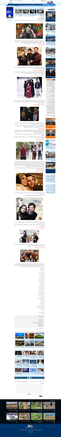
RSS (19, 429)
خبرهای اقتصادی (10, 20)
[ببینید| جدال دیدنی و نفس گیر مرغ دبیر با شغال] (49, 405)
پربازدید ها (51, 79)
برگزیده (40, 16)
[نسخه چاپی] (29, 16)
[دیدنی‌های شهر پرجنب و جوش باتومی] (20, 336)
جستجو (33, 429)
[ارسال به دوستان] (30, 16)
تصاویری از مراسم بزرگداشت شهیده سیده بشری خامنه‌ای (51, 77)
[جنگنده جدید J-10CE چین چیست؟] (33, 370)
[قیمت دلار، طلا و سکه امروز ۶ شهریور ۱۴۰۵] (18, 11)
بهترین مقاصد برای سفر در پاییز (30, 339)
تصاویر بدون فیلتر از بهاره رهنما (41, 365)
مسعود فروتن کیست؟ (40, 326)
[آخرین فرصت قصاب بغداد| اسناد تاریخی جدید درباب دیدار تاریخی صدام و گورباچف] (50, 122)
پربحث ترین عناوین (48, 79)
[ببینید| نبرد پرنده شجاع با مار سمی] (24, 416)
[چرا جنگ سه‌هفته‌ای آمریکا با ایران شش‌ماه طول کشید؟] (33, 11)
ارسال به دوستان (36, 381)
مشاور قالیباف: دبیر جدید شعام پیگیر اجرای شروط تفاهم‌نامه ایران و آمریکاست (50, 179)
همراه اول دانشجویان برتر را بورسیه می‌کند (50, 97)
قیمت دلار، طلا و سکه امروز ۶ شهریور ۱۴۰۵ (18, 15)
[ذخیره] (31, 16)
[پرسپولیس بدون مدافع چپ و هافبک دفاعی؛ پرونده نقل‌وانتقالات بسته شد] (50, 62)
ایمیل (43, 386)
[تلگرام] (37, 378)
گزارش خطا (42, 379)
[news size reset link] (33, 16)
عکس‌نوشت (53, 118)
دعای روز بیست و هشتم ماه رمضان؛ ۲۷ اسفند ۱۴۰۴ (50, 191)
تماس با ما (22, 0)
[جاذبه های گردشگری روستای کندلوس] (20, 343)
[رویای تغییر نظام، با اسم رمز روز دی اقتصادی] (40, 11)
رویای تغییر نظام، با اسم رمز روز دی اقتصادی (41, 15)
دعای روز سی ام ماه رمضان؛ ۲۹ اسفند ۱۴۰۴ (50, 187)
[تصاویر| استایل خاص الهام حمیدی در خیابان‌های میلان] (18, 370)
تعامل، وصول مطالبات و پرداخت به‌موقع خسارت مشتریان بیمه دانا (50, 101)
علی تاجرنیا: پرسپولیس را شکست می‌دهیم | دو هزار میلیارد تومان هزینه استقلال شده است (50, 86)
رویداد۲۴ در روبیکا (10, 19)
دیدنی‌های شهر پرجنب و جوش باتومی (20, 339)
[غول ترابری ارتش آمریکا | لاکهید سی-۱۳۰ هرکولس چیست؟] (18, 361)
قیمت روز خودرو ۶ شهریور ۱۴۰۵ (26, 15)
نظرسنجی (12, 0)
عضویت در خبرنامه (25, 381)
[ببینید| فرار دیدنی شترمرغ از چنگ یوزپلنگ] (12, 405)
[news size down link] (32, 16)
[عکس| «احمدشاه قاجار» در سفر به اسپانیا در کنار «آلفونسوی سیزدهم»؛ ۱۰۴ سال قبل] (40, 353)
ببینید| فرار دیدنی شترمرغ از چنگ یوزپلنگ (13, 410)
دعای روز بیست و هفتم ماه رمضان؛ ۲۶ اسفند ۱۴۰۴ (50, 193)
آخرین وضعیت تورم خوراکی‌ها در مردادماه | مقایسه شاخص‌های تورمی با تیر (50, 113)
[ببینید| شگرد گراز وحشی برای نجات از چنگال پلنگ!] (36, 405)
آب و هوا (16, 0)
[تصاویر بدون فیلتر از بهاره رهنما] (40, 361)
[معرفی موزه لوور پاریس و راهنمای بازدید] (29, 343)
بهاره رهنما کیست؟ (41, 320)
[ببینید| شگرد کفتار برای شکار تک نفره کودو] (12, 416)
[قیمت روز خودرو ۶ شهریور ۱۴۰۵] (25, 11)
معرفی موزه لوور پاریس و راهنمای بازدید (29, 346)
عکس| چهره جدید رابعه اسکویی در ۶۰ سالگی (19, 356)
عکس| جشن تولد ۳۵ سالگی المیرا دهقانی (26, 356)
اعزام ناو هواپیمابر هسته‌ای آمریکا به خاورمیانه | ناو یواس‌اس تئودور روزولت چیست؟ (34, 366)
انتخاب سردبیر (52, 11)
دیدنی (54, 68)
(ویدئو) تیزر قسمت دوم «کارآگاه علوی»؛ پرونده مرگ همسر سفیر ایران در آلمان (34, 356)
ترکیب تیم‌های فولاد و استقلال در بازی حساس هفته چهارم (50, 110)
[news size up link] (34, 16)
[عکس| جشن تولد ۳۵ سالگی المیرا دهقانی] (25, 353)
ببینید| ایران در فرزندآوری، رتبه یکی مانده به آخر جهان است (50, 103)
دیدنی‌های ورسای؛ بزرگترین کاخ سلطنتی (39, 346)
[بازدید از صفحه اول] (43, 381)
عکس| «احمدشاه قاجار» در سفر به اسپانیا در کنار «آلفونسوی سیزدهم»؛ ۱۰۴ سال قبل (40, 357)
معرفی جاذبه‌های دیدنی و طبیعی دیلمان (39, 339)
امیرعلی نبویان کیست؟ (40, 319)
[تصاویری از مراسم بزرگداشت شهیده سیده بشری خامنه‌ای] (50, 72)
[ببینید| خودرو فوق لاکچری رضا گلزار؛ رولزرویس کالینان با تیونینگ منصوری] (25, 361)
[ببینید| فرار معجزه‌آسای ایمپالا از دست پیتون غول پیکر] (36, 416)
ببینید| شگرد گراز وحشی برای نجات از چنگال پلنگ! (37, 410)
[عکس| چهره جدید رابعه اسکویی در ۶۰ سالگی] (18, 353)
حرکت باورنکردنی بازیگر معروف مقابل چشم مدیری (38, 322)
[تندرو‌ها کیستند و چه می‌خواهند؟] (50, 166)
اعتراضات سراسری (52, 9)
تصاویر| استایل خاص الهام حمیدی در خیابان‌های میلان (19, 373)
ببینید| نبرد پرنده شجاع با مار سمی (25, 420)
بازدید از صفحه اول (41, 381)
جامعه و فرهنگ (42, 16)
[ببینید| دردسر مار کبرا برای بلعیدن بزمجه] (24, 405)
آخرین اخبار (54, 79)
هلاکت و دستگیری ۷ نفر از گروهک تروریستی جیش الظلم (50, 95)
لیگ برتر (53, 58)
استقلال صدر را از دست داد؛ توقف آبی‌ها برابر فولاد (50, 89)
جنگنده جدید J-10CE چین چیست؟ (33, 373)
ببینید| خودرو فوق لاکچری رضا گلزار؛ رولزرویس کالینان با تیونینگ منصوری (26, 365)
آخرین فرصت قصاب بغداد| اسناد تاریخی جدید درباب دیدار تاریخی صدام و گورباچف (50, 126)
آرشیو (17, 0)
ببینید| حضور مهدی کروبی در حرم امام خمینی (50, 137)
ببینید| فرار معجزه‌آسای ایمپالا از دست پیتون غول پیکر (37, 421)
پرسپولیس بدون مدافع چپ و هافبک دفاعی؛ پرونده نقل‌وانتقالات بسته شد (50, 66)
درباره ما (20, 0)
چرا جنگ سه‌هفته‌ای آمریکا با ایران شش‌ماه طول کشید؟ (33, 15)
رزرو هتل (10, 18)
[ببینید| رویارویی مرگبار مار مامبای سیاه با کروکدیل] (49, 416)
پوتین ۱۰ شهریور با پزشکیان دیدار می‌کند (50, 93)
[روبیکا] (22, 378)
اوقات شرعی (14, 0)
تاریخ (53, 162)
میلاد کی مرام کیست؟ (40, 321)
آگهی (10, 0)
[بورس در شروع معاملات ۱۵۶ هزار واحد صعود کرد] (50, 27)
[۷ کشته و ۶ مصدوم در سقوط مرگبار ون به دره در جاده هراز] (50, 51)
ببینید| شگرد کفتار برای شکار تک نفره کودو (13, 421)
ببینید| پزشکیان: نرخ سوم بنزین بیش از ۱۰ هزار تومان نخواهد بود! (50, 91)
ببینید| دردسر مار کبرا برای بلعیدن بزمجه (24, 410)
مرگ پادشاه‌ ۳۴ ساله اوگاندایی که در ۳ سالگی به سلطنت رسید (50, 99)
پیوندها (19, 0)
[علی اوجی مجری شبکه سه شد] (25, 370)
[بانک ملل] (9, 12)
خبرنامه (24, 429)
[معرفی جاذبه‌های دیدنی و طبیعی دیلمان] (39, 336)
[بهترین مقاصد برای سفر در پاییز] (29, 336)
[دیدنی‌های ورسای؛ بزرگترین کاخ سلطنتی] (39, 343)
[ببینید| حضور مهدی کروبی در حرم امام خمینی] (50, 133)
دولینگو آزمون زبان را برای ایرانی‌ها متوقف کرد (50, 116)
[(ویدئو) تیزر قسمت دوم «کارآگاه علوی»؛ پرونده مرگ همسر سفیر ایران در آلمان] (33, 353)
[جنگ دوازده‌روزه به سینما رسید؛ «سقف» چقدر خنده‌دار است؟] (40, 370)
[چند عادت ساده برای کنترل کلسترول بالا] (50, 144)
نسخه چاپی (32, 381)
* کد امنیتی (43, 394)
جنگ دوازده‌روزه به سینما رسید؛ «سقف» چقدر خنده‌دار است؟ (41, 374)
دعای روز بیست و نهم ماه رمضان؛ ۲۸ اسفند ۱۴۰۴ (50, 189)
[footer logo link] (30, 426)
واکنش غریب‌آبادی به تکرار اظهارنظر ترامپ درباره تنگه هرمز (50, 177)
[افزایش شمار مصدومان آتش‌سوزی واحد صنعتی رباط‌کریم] (50, 155)
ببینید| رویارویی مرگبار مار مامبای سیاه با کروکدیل (49, 421)
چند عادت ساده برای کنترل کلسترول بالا (50, 147)
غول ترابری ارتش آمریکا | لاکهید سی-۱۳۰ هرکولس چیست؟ (19, 365)
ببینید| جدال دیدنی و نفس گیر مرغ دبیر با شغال (49, 410)
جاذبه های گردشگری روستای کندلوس (20, 346)
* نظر (43, 388)
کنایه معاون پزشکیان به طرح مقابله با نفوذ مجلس (50, 181)
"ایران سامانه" (29, 432)
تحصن (49, 9)
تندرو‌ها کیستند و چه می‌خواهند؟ (51, 169)
